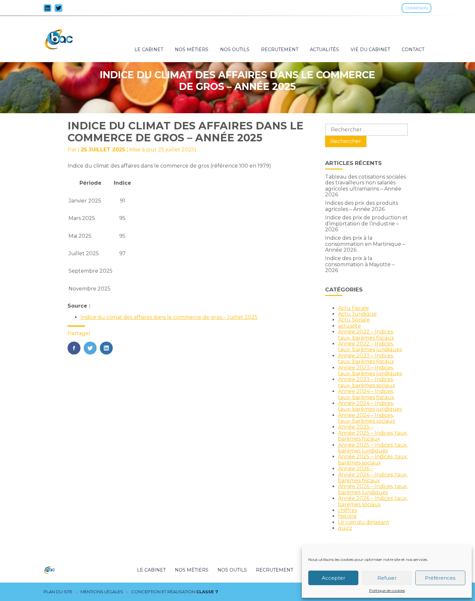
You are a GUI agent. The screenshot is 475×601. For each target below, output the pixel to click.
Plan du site (58, 591)
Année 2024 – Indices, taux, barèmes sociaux (366, 418)
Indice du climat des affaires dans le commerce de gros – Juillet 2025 (169, 317)
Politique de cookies (387, 590)
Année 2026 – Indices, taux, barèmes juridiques (373, 489)
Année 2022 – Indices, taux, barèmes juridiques (370, 347)
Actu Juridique (357, 314)
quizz (345, 528)
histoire (347, 516)
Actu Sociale (354, 320)
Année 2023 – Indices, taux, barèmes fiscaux (366, 359)
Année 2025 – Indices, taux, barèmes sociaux (373, 459)
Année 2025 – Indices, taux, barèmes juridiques (373, 448)
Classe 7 (207, 591)
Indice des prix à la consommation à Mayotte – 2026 (360, 264)
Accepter (333, 578)
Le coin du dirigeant (363, 522)
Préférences (440, 578)
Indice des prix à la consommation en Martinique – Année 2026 (365, 244)
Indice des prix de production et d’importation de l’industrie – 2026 (366, 223)
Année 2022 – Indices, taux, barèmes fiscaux (366, 335)
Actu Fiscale (353, 308)
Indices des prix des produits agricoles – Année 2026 (361, 206)
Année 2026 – (355, 468)
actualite (349, 326)
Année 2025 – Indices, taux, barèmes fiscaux (373, 436)
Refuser (386, 578)
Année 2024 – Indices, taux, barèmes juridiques (370, 406)
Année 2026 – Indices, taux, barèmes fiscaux (373, 478)
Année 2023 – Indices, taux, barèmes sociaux (366, 382)
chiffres (347, 510)
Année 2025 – (355, 427)
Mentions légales (101, 591)
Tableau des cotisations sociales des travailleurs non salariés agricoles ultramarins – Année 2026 (365, 186)
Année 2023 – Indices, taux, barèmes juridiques (370, 371)
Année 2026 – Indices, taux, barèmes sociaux (373, 501)
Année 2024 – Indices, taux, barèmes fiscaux (366, 394)
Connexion (417, 8)
